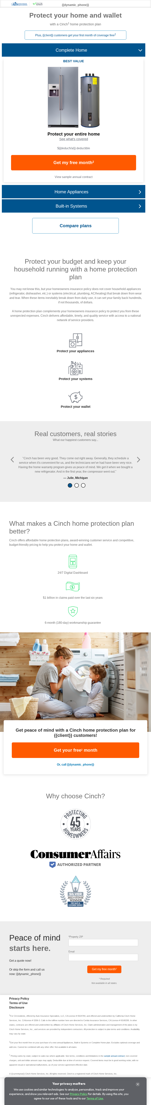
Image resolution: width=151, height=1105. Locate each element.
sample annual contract (114, 1056)
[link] (74, 148)
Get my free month (73, 162)
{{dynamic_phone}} (28, 974)
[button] (12, 459)
